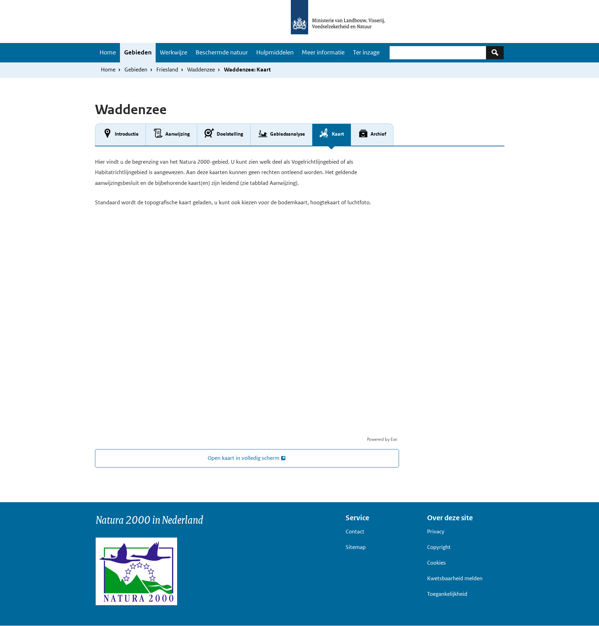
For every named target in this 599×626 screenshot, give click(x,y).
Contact (355, 531)
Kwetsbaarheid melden (455, 578)
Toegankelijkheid (447, 594)
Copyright (439, 547)
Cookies (436, 562)
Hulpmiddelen (275, 52)
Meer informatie (323, 52)
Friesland (167, 69)
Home (107, 52)
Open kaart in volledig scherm (243, 458)
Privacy (435, 531)
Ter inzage (366, 52)
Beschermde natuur (222, 52)
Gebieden (137, 52)
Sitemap (356, 547)
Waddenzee (201, 69)
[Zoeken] (495, 52)
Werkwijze (173, 52)
